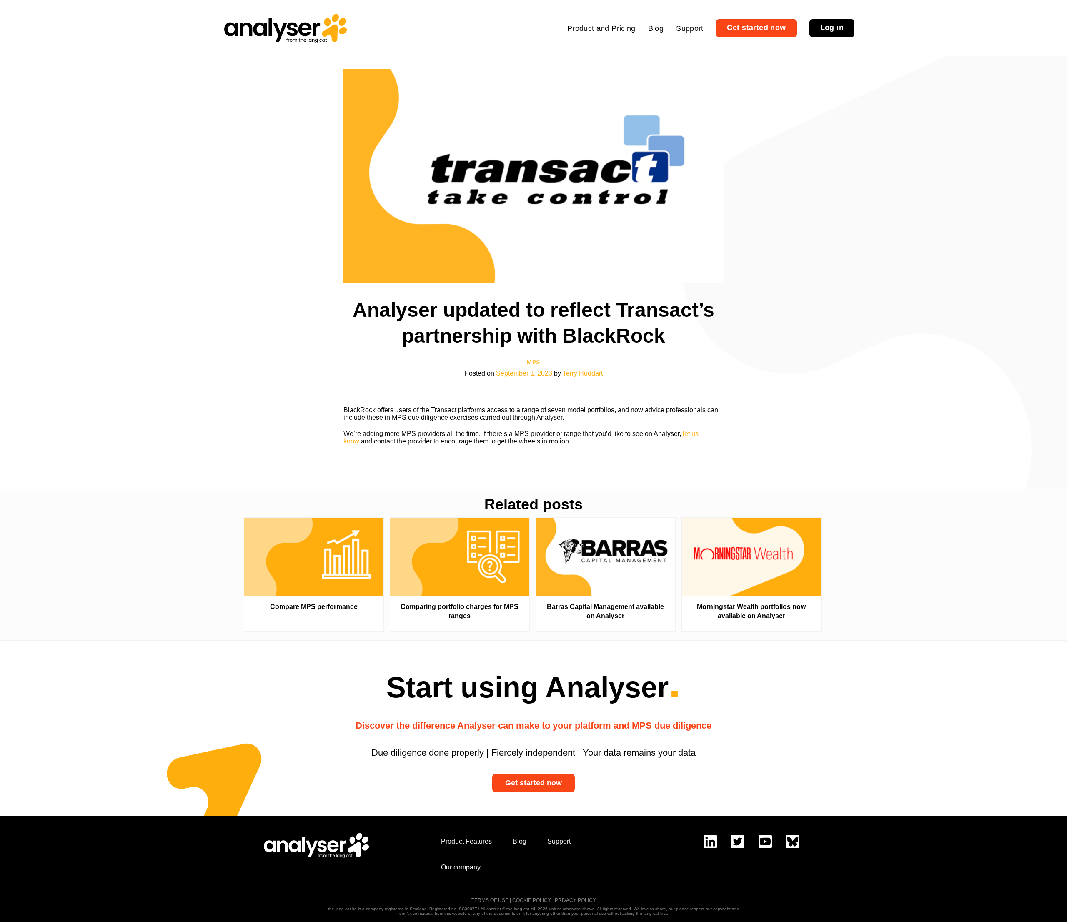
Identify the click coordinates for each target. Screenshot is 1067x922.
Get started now (533, 783)
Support (690, 28)
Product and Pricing (601, 28)
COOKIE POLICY (531, 900)
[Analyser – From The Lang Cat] (285, 28)
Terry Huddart (583, 373)
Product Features (466, 841)
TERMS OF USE (489, 900)
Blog (656, 28)
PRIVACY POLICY (575, 900)
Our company (461, 867)
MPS (533, 362)
